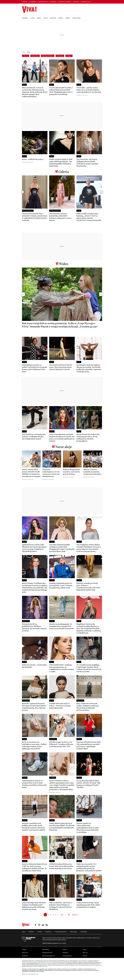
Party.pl (24, 949)
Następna (75, 915)
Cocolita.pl (25, 956)
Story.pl (85, 956)
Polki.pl (65, 949)
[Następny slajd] (101, 192)
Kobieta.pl (65, 952)
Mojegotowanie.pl (47, 952)
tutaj (37, 974)
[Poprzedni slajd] (22, 192)
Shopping (59, 55)
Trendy (25, 55)
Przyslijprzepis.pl (67, 956)
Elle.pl (84, 949)
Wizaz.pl (85, 952)
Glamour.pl (25, 952)
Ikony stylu (35, 55)
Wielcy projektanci (48, 55)
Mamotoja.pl (45, 949)
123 (62, 915)
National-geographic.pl (48, 956)
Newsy (69, 55)
